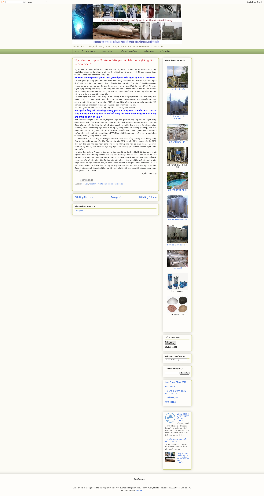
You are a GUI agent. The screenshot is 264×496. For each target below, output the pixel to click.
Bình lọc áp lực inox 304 (177, 220)
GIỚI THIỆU (165, 52)
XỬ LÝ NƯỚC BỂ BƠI (177, 190)
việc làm (93, 184)
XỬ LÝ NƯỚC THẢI (177, 142)
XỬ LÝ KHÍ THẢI (177, 89)
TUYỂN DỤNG (148, 52)
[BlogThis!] (84, 180)
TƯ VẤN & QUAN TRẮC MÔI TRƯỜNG (175, 392)
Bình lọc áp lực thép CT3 (177, 245)
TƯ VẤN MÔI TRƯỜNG (127, 52)
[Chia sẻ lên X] (86, 180)
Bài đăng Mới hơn (84, 197)
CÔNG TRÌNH (106, 52)
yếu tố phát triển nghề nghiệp (110, 184)
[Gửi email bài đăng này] (81, 180)
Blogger (139, 490)
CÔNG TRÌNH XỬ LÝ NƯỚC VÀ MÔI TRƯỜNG (183, 417)
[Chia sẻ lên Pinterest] (92, 180)
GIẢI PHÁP (170, 386)
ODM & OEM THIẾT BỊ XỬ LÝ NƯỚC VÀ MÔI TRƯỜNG (183, 458)
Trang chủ (116, 197)
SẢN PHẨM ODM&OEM (175, 382)
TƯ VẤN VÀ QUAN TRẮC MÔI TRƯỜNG (176, 440)
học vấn (84, 184)
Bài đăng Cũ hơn (147, 197)
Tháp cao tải (177, 268)
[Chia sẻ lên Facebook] (89, 180)
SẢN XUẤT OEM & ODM (85, 52)
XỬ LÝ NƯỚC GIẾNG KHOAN (177, 118)
